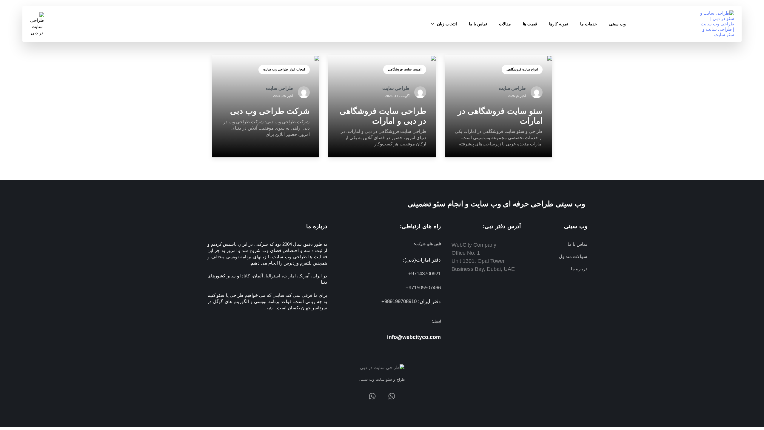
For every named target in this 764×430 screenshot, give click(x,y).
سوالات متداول (573, 256)
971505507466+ (423, 288)
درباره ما (579, 268)
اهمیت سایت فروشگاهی (404, 69)
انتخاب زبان (447, 24)
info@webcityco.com (414, 337)
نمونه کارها (558, 24)
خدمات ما (588, 24)
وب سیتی (617, 24)
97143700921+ (424, 274)
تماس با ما (478, 24)
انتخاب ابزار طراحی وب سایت (284, 69)
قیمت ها (530, 24)
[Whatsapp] (391, 396)
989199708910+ (399, 301)
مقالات (505, 24)
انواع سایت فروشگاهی (522, 69)
